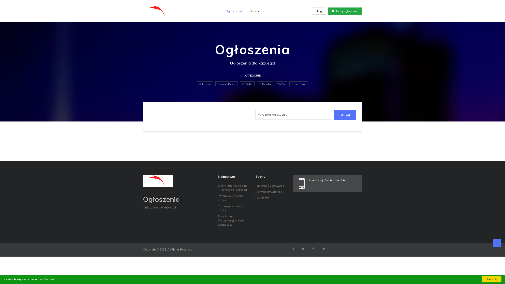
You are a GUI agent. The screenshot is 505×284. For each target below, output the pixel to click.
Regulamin (262, 198)
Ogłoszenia (234, 11)
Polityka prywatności (268, 191)
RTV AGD (247, 83)
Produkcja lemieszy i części (231, 198)
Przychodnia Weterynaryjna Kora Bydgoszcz (231, 220)
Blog (319, 11)
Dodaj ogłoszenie (346, 11)
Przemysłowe (299, 83)
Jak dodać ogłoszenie (269, 185)
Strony (255, 11)
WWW (281, 83)
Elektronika (265, 83)
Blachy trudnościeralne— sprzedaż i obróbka (232, 188)
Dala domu (205, 83)
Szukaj (345, 115)
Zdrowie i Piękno (227, 83)
